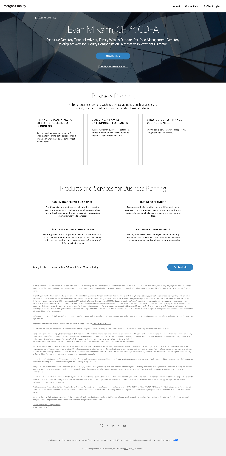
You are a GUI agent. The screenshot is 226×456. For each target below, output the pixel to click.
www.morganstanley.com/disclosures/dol (84, 306)
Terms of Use (87, 440)
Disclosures (52, 440)
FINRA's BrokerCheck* (101, 324)
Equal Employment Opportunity (139, 440)
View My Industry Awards (113, 66)
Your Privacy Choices (165, 440)
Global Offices (116, 440)
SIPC (126, 449)
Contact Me (113, 55)
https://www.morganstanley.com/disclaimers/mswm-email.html (59, 341)
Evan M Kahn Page (48, 18)
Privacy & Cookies (69, 440)
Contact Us (101, 440)
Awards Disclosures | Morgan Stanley (47, 405)
